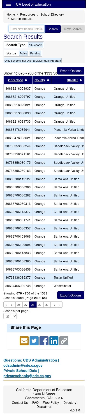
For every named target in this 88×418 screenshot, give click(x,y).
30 (47, 304)
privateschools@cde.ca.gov (27, 375)
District (72, 80)
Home (11, 14)
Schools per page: (16, 311)
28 (33, 304)
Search (53, 29)
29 (40, 304)
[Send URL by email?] (25, 340)
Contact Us (20, 402)
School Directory (52, 14)
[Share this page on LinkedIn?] (54, 340)
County (40, 80)
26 (19, 304)
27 (26, 304)
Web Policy (51, 402)
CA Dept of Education (33, 4)
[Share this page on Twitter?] (34, 340)
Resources (27, 14)
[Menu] (8, 4)
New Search (73, 29)
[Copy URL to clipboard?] (63, 340)
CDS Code (15, 80)
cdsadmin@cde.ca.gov (23, 365)
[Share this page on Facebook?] (44, 340)
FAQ (35, 402)
